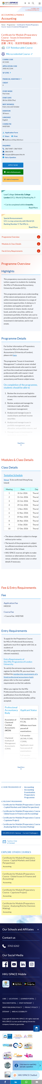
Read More (33, 208)
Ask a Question (10, 157)
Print (16, 136)
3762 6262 (13, 946)
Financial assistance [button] (11, 79)
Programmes (11, 25)
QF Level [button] (6, 73)
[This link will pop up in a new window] (17, 984)
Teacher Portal (9, 1003)
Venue (6, 480)
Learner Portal (27, 999)
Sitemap (5, 1012)
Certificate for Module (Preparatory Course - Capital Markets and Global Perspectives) (21, 806)
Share (7, 136)
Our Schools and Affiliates (18, 929)
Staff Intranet (25, 1003)
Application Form (11, 133)
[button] (33, 3)
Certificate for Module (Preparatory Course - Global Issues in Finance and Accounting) (21, 812)
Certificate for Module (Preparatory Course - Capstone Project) (21, 819)
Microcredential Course (18, 54)
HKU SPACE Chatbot (27, 1075)
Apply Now (13, 165)
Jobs (4, 999)
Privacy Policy (31, 1007)
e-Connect (12, 842)
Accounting (8, 18)
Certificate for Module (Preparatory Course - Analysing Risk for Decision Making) (21, 825)
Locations (13, 999)
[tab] (21, 264)
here (15, 355)
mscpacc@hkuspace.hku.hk (15, 154)
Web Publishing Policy (12, 1007)
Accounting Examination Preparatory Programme (29, 794)
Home (3, 25)
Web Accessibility (19, 1012)
